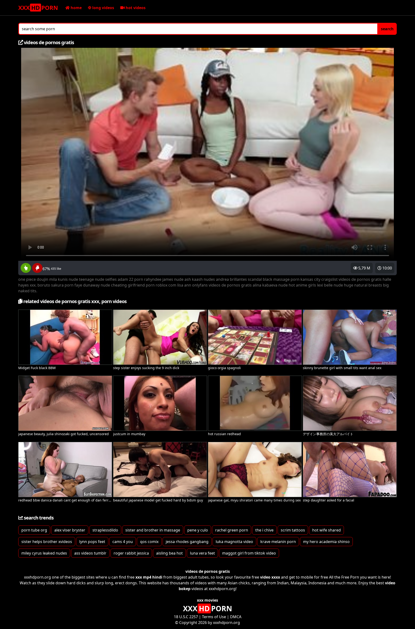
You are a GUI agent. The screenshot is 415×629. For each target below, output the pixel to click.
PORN (38, 8)
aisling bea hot (169, 553)
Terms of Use (214, 616)
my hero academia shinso (326, 541)
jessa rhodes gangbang (187, 541)
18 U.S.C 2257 (186, 616)
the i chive (264, 530)
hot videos (135, 7)
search (387, 28)
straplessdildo (105, 530)
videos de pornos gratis (207, 571)
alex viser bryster (69, 530)
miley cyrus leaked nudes (44, 553)
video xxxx (270, 577)
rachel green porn (231, 530)
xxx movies (207, 600)
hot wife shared (326, 530)
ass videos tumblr (90, 553)
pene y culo (197, 530)
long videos (102, 7)
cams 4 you (122, 541)
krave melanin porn (278, 541)
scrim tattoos (293, 530)
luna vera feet (202, 553)
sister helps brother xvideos (46, 541)
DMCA (235, 616)
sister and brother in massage (152, 530)
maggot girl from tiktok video (249, 553)
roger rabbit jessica (131, 553)
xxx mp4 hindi (148, 577)
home (76, 7)
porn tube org (34, 530)
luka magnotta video (234, 541)
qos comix (149, 541)
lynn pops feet (92, 541)
